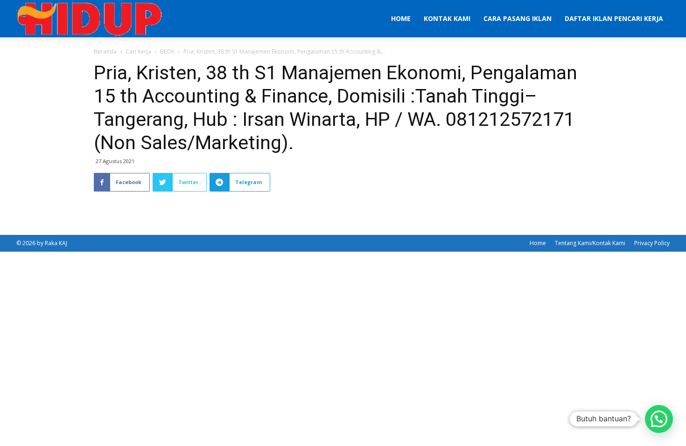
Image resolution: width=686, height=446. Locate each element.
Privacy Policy (652, 243)
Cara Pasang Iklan (517, 18)
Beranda (105, 51)
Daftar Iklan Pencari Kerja (614, 18)
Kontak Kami (447, 18)
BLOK (167, 51)
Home (401, 18)
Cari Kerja (138, 51)
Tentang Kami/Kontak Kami (590, 243)
